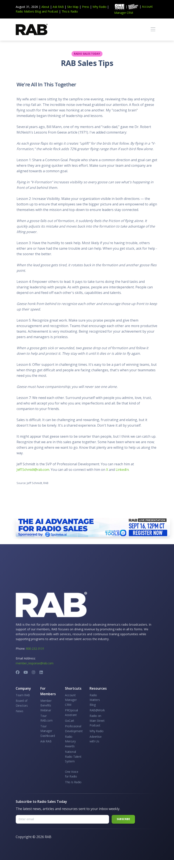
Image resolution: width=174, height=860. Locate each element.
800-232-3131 (35, 648)
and (44, 11)
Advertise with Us (95, 739)
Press (85, 7)
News (19, 711)
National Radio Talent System (73, 756)
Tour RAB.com (46, 718)
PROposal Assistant (71, 712)
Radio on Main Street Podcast (97, 720)
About (45, 7)
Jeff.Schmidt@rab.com (33, 469)
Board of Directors (22, 703)
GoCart (69, 721)
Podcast (53, 11)
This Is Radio (73, 782)
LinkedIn (122, 469)
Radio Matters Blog (28, 11)
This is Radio (70, 11)
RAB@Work (97, 710)
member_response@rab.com (34, 663)
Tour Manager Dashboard (47, 731)
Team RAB (23, 695)
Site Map (73, 7)
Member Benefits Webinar (46, 705)
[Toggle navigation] (152, 29)
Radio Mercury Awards (70, 741)
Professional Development (74, 728)
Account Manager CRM (71, 700)
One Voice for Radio (71, 774)
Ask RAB (58, 7)
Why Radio (99, 7)
